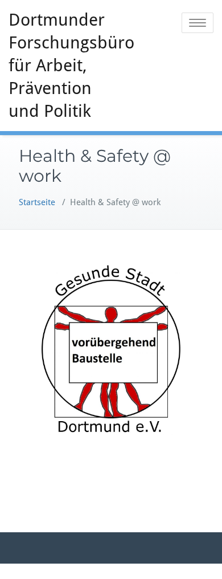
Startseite (37, 202)
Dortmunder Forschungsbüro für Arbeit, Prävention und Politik (64, 65)
